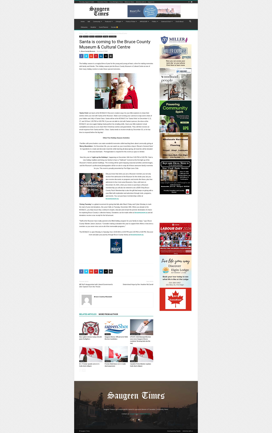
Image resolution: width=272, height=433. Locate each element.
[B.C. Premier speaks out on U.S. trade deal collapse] (90, 354)
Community (96, 21)
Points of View (130, 21)
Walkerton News (129, 2)
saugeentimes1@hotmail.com (140, 414)
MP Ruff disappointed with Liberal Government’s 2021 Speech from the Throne (96, 286)
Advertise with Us (141, 2)
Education (82, 334)
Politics (154, 21)
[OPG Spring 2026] (175, 132)
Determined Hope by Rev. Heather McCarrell (138, 284)
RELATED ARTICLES (87, 314)
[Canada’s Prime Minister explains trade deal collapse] (141, 354)
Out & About (179, 21)
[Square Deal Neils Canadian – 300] (175, 194)
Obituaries (84, 27)
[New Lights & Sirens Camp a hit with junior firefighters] (90, 327)
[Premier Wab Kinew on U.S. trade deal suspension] (116, 354)
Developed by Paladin (174, 431)
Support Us (151, 2)
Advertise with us (188, 431)
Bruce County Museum (88, 51)
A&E (89, 21)
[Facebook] (189, 1)
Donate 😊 (114, 27)
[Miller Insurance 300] (175, 67)
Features (92, 36)
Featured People (135, 334)
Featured (108, 21)
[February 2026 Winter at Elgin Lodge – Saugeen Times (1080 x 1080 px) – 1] (175, 287)
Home (83, 21)
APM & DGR (143, 21)
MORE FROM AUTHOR (108, 314)
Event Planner (103, 27)
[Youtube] (191, 1)
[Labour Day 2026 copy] (175, 254)
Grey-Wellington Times (116, 2)
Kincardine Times (103, 2)
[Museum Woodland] (175, 99)
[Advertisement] (175, 209)
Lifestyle (118, 21)
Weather (93, 27)
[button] (190, 22)
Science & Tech (166, 21)
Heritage (105, 36)
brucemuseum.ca (141, 212)
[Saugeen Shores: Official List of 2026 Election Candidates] (116, 327)
